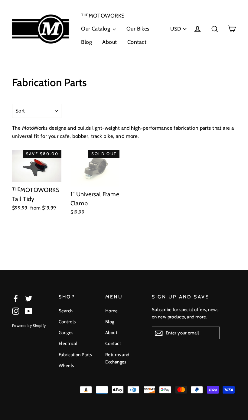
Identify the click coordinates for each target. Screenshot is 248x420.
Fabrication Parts (75, 354)
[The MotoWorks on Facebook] (15, 298)
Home (111, 311)
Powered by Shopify (29, 325)
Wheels (66, 365)
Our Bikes (137, 28)
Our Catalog (96, 28)
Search (66, 311)
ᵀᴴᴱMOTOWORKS (103, 15)
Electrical (68, 343)
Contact (136, 42)
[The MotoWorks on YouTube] (28, 311)
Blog (86, 42)
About (109, 42)
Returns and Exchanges (117, 358)
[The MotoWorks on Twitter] (28, 298)
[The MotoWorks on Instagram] (15, 311)
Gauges (66, 332)
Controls (67, 321)
